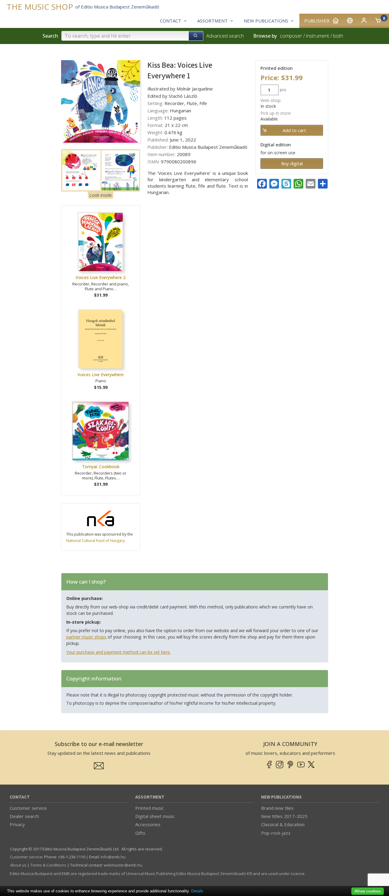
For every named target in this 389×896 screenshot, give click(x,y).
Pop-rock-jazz (276, 833)
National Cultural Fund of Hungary (95, 540)
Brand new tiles (277, 808)
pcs (283, 89)
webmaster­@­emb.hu (123, 865)
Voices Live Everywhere (100, 374)
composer (291, 35)
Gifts (140, 833)
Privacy (17, 824)
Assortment (149, 797)
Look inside (100, 195)
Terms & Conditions (48, 865)
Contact (20, 797)
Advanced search (225, 36)
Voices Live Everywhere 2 (101, 277)
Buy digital (292, 163)
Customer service (28, 808)
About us (18, 865)
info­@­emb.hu (113, 857)
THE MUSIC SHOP (40, 7)
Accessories (147, 824)
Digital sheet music (155, 816)
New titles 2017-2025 (284, 816)
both (338, 35)
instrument (317, 35)
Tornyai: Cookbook (100, 466)
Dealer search (24, 816)
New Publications (281, 797)
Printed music (149, 808)
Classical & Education (283, 824)
